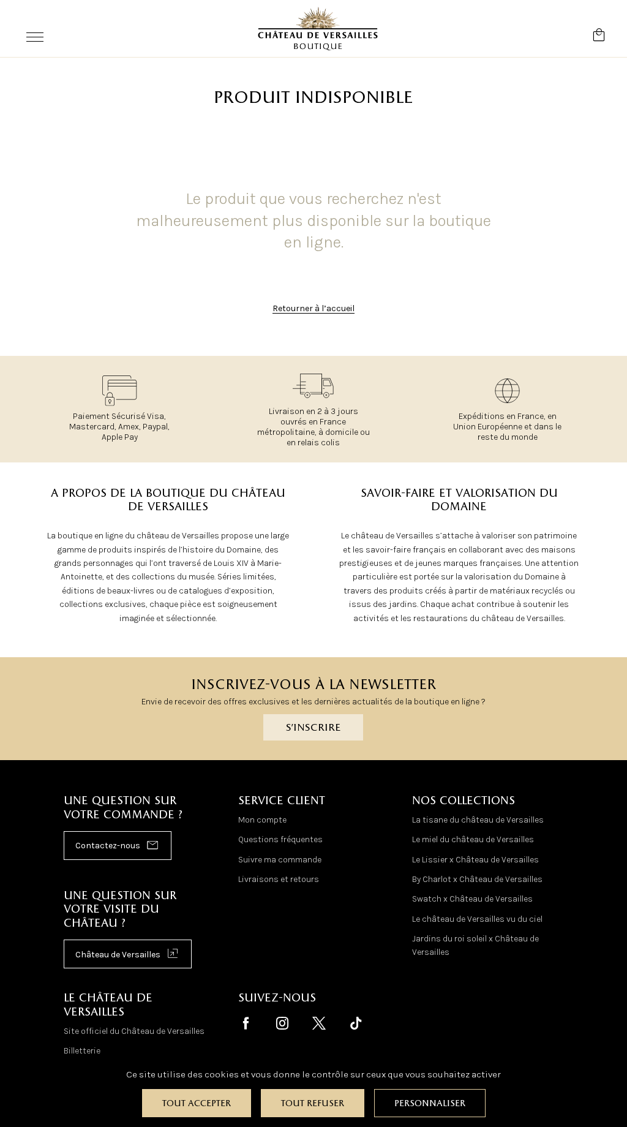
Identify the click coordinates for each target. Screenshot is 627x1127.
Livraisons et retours (278, 879)
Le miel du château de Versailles (473, 839)
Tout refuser (312, 1103)
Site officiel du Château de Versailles (134, 1031)
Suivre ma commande (279, 859)
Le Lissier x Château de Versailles (475, 859)
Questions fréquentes (280, 839)
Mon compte (262, 820)
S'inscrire (313, 728)
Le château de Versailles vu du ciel (477, 919)
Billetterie (82, 1051)
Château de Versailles (117, 954)
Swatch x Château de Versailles (472, 899)
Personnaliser (429, 1103)
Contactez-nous (107, 845)
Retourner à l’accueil (313, 308)
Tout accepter (196, 1103)
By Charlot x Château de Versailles (477, 879)
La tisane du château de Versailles (478, 820)
